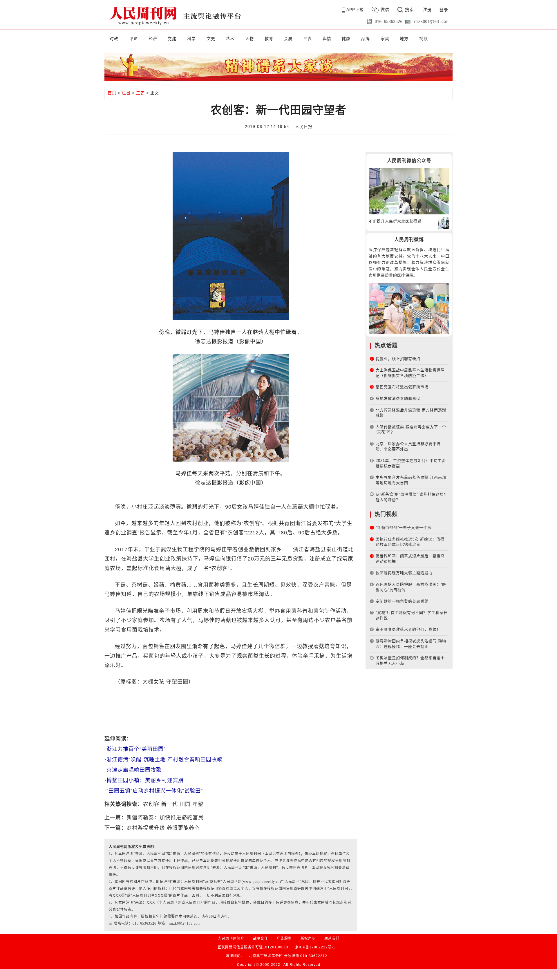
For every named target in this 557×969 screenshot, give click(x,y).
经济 (153, 38)
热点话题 (386, 345)
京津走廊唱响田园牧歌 (134, 770)
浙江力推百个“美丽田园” (136, 749)
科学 (191, 38)
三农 (307, 38)
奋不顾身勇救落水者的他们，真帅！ (408, 629)
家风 (385, 38)
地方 (404, 38)
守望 (197, 804)
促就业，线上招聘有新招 (398, 359)
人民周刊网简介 (231, 939)
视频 (423, 38)
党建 (172, 38)
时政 (114, 38)
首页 (112, 93)
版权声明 (308, 939)
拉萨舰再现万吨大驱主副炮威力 (404, 573)
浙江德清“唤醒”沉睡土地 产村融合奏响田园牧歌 (164, 759)
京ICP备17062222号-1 (315, 947)
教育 (269, 38)
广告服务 (284, 939)
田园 (185, 804)
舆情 (327, 38)
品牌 (365, 38)
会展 (288, 38)
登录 (444, 9)
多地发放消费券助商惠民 (398, 398)
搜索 (409, 9)
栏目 (126, 93)
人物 (249, 38)
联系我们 (331, 939)
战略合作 (260, 939)
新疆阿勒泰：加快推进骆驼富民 (165, 817)
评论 (133, 38)
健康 (346, 38)
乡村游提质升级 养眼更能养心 (163, 828)
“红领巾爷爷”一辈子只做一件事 (403, 527)
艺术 (230, 38)
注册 (427, 9)
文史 (211, 38)
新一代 (169, 804)
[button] (443, 38)
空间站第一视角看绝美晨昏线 (402, 601)
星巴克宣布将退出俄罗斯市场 (402, 387)
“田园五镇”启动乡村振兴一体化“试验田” (154, 791)
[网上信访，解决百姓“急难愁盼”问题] (409, 191)
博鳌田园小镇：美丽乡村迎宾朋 (145, 780)
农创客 (151, 804)
